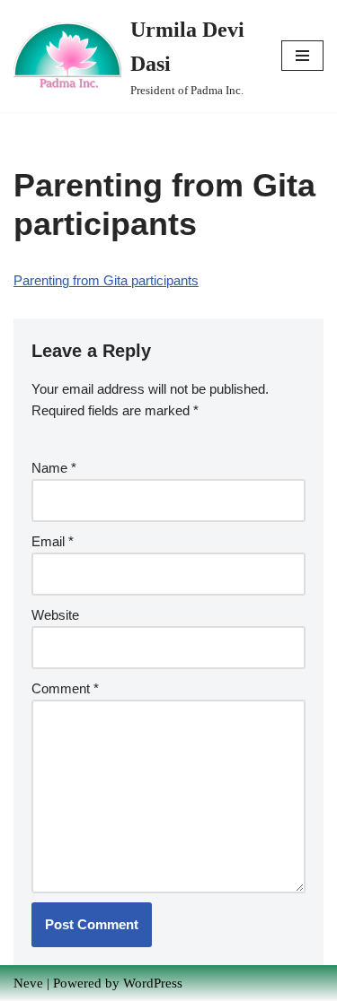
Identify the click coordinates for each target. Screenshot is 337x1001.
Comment (65, 688)
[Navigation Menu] (302, 55)
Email (52, 541)
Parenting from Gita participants (106, 280)
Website (55, 614)
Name (53, 467)
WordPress (152, 983)
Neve (28, 983)
